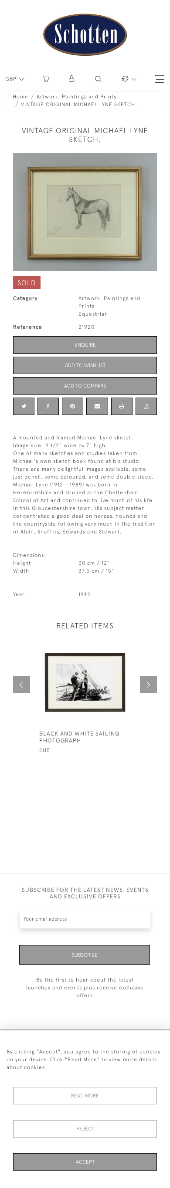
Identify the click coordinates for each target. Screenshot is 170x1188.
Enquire (85, 345)
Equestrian (93, 314)
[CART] (46, 79)
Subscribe (85, 955)
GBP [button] (11, 79)
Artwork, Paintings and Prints (76, 97)
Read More (85, 1096)
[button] (72, 79)
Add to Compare (85, 386)
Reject (85, 1129)
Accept (85, 1162)
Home (20, 97)
